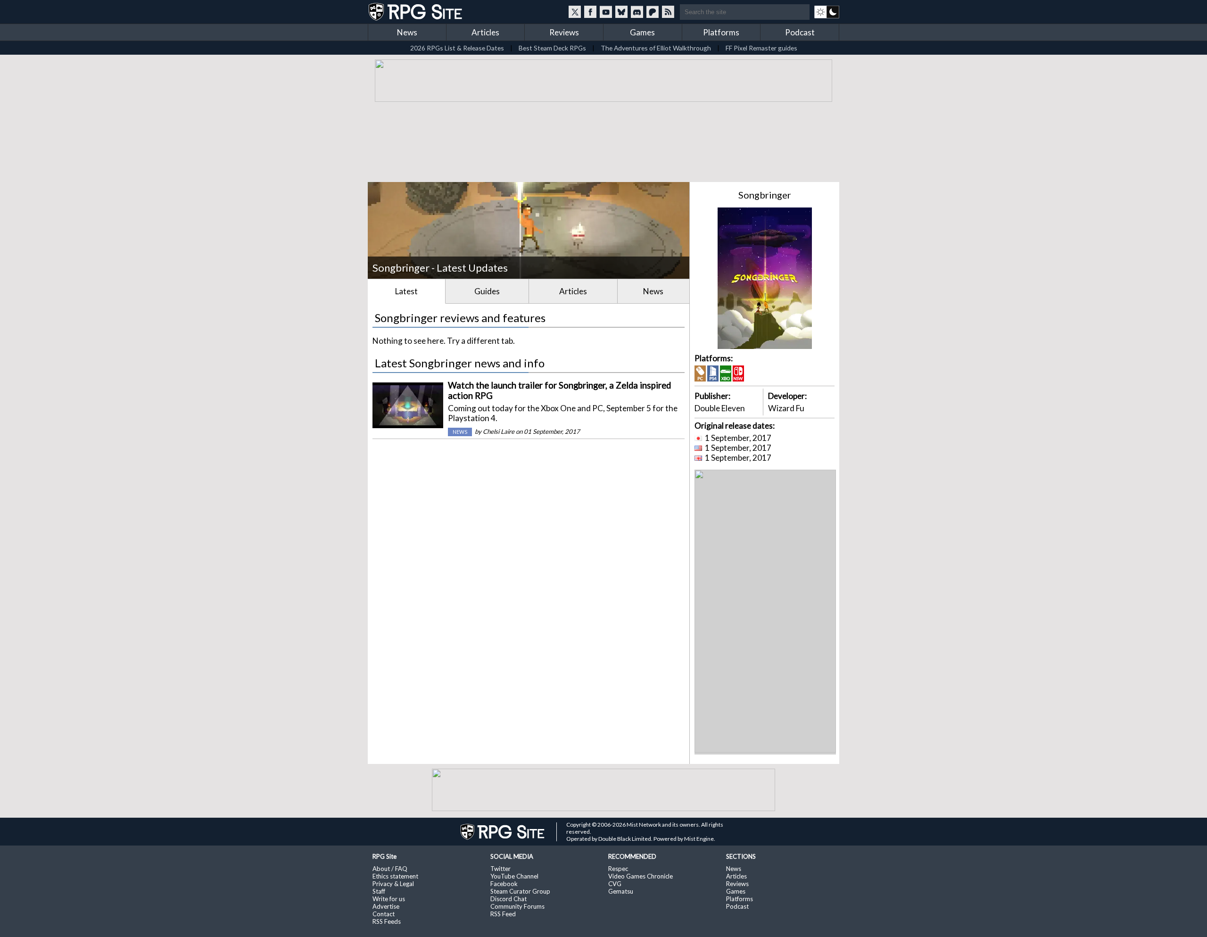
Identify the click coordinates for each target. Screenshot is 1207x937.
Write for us (388, 899)
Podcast (800, 32)
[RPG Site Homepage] (416, 11)
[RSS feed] (668, 12)
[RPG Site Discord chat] (637, 12)
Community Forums (517, 906)
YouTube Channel (514, 876)
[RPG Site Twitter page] (575, 12)
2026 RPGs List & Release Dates (457, 48)
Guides (487, 291)
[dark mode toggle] (826, 11)
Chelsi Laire (498, 431)
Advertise (385, 906)
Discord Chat (508, 899)
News (407, 32)
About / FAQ (389, 868)
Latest (406, 291)
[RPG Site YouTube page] (606, 12)
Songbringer (764, 194)
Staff (378, 891)
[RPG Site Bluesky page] (621, 12)
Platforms (721, 32)
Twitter (500, 868)
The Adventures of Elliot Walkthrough (656, 48)
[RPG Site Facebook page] (590, 12)
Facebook (504, 883)
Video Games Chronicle (640, 876)
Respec (618, 868)
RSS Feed (503, 914)
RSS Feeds (386, 921)
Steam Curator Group (520, 891)
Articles (485, 32)
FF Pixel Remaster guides (761, 48)
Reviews (564, 32)
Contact (383, 914)
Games (642, 32)
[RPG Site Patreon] (652, 12)
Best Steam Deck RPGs (552, 48)
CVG (614, 883)
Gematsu (620, 891)
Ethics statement (395, 876)
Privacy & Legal (393, 883)
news (460, 432)
